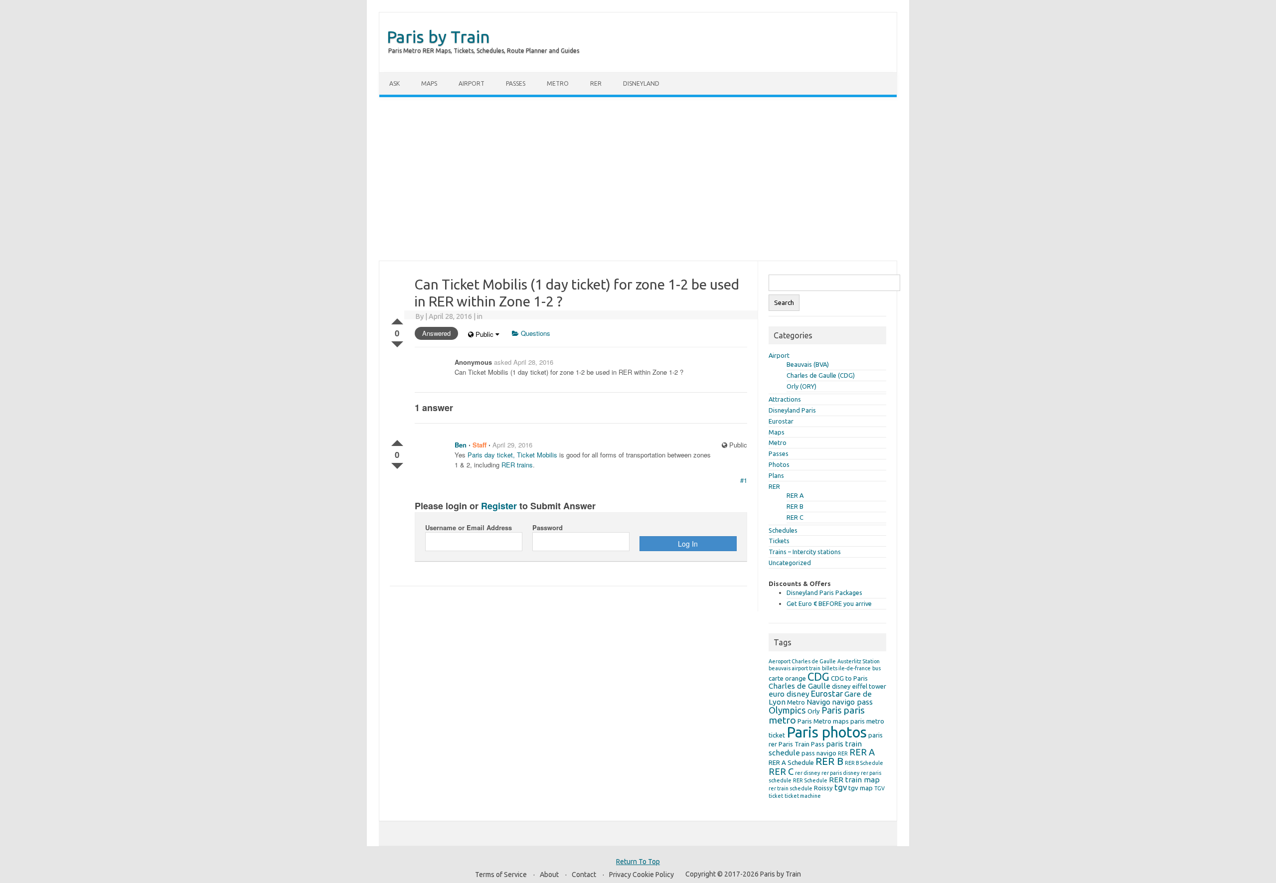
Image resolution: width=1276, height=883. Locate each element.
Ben (461, 444)
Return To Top (638, 862)
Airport (471, 83)
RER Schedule (810, 780)
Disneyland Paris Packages (824, 592)
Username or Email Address (468, 527)
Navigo (818, 702)
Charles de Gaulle (799, 686)
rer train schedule (790, 788)
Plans (776, 475)
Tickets (779, 540)
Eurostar (781, 421)
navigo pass (852, 702)
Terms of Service (501, 875)
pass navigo (818, 752)
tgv (840, 787)
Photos (779, 464)
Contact (584, 875)
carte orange (787, 678)
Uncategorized (790, 562)
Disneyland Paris (792, 410)
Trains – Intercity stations (805, 551)
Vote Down (397, 342)
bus (876, 668)
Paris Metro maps (823, 721)
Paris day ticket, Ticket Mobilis (512, 454)
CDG (818, 676)
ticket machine (803, 796)
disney (841, 686)
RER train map (854, 779)
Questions (534, 333)
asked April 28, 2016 (523, 362)
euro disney (789, 694)
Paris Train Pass (801, 743)
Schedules (783, 530)
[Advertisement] (638, 179)
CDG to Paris (849, 678)
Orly (813, 711)
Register (499, 505)
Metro (558, 83)
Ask (394, 83)
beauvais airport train (794, 668)
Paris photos (827, 732)
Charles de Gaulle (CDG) (821, 375)
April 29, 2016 (512, 444)
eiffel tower (869, 686)
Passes (515, 83)
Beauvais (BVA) (808, 364)
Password (547, 527)
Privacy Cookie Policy (641, 875)
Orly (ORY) (801, 386)
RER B (795, 506)
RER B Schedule (864, 763)
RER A (795, 495)
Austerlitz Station (858, 661)
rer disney (807, 773)
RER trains (517, 464)
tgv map (860, 787)
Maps (429, 83)
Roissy (823, 787)
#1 (743, 480)
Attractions (785, 399)
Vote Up (397, 319)
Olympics (787, 710)
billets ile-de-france (846, 668)
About (549, 875)
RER (596, 83)
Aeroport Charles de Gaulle (802, 661)
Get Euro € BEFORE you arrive (829, 603)
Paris (831, 710)
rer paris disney (840, 773)
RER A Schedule (791, 762)
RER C (795, 517)
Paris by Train (438, 36)
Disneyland (641, 83)
